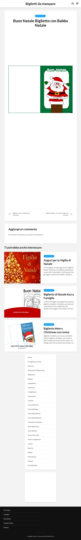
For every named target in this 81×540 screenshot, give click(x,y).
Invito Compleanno (34, 439)
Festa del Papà (33, 409)
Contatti (6, 514)
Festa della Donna (34, 414)
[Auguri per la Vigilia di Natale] (22, 267)
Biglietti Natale (40, 16)
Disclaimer (7, 519)
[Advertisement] (40, 49)
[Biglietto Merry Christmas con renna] (22, 336)
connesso (21, 235)
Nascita (30, 448)
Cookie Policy (8, 523)
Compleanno (32, 392)
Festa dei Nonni (33, 405)
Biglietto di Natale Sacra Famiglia (59, 296)
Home (30, 357)
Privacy (6, 527)
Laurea (30, 444)
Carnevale (31, 388)
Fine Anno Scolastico (35, 422)
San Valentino (32, 465)
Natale (30, 452)
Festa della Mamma (34, 418)
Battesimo (31, 375)
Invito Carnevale (33, 435)
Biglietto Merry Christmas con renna (56, 330)
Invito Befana (32, 431)
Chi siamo (7, 510)
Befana (30, 379)
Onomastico (32, 457)
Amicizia (31, 366)
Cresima (30, 401)
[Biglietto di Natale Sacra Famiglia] (22, 302)
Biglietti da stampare (40, 4)
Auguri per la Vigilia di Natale (57, 262)
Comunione (32, 396)
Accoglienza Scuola (34, 362)
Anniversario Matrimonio (36, 370)
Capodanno (32, 383)
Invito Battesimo (33, 426)
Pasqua (30, 461)
